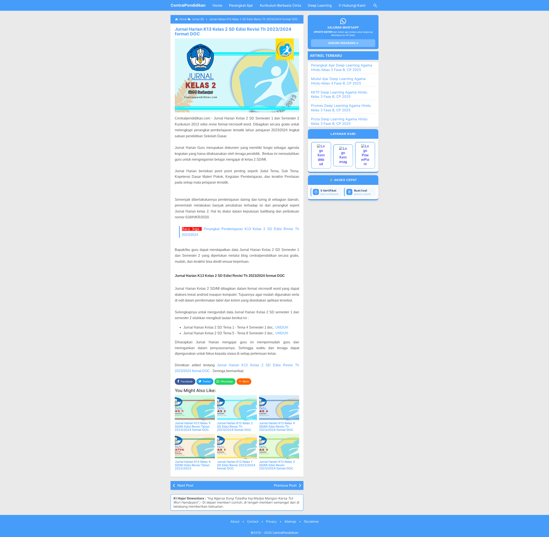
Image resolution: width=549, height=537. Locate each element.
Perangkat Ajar (241, 5)
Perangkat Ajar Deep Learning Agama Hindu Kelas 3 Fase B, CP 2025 (341, 67)
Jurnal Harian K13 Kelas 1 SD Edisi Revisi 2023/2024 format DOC (236, 465)
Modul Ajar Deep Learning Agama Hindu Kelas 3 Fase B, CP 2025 (338, 81)
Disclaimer (311, 521)
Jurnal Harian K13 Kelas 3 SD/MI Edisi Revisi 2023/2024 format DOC (277, 465)
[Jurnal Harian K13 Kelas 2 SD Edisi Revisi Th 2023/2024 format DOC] (237, 407)
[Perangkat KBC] (343, 155)
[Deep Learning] (321, 155)
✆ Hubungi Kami (352, 5)
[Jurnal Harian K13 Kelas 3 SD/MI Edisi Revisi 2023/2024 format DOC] (279, 446)
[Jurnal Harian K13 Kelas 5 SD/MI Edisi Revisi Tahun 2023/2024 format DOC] (195, 407)
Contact (252, 521)
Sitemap (290, 521)
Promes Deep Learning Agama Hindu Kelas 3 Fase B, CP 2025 (341, 107)
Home (217, 5)
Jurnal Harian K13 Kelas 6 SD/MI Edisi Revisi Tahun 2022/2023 (193, 465)
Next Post (185, 485)
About (235, 521)
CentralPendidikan (188, 5)
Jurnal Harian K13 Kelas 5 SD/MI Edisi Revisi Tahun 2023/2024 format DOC (193, 426)
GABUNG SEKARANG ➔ (343, 43)
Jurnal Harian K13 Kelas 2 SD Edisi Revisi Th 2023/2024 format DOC (233, 31)
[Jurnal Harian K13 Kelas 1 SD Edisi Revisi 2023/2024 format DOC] (237, 446)
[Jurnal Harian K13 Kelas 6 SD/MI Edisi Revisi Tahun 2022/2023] (195, 446)
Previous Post (285, 485)
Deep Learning (320, 5)
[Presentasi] (365, 155)
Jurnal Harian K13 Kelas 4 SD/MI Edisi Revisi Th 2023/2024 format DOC (277, 426)
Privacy (271, 521)
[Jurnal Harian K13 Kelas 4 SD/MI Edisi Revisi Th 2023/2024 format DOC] (279, 407)
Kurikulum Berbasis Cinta (280, 5)
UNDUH (281, 327)
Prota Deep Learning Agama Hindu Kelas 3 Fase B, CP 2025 (339, 121)
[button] (244, 381)
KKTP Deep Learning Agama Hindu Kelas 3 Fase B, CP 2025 (339, 94)
